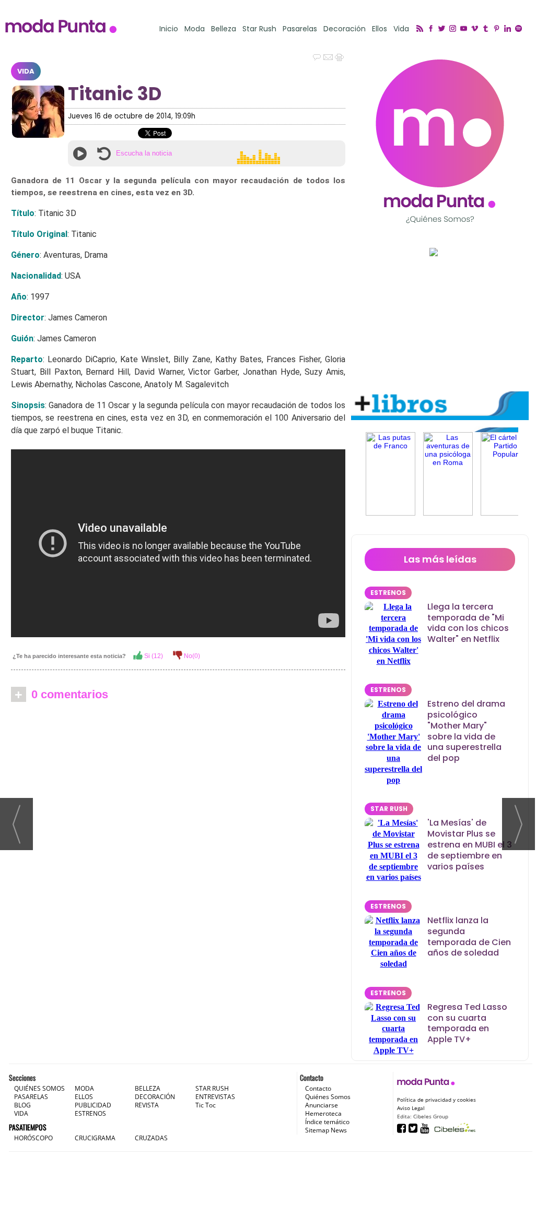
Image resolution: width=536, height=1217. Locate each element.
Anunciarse (321, 1105)
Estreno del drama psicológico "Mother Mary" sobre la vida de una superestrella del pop (466, 731)
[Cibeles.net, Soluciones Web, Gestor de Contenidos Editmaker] (454, 1127)
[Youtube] (465, 29)
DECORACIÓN (155, 1096)
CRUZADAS (151, 1138)
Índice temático (327, 1121)
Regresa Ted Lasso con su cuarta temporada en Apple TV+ (467, 1023)
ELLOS (84, 1096)
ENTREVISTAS (215, 1096)
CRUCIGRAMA (95, 1138)
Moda (194, 29)
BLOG (22, 1105)
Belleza (223, 29)
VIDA (25, 71)
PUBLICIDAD (93, 1105)
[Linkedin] (509, 29)
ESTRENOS (388, 592)
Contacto (318, 1088)
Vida (401, 29)
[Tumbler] (487, 29)
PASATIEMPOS (27, 1126)
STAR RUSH (388, 808)
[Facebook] (432, 29)
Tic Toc (205, 1105)
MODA (84, 1088)
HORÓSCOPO (33, 1138)
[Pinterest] (498, 29)
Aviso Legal (411, 1108)
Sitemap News (326, 1130)
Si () (153, 656)
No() (191, 656)
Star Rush (259, 29)
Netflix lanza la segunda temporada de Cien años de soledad (469, 936)
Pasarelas (300, 29)
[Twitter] (443, 29)
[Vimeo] (476, 29)
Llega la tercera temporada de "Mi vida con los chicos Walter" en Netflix (468, 623)
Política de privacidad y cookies (436, 1099)
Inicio (168, 29)
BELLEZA (147, 1088)
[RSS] (421, 29)
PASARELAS (31, 1096)
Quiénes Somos (328, 1096)
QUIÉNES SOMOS (39, 1088)
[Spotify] (520, 29)
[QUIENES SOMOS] (440, 141)
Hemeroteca (323, 1113)
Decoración (344, 29)
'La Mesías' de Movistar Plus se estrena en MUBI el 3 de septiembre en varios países (469, 844)
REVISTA (147, 1105)
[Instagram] (454, 29)
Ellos (379, 29)
